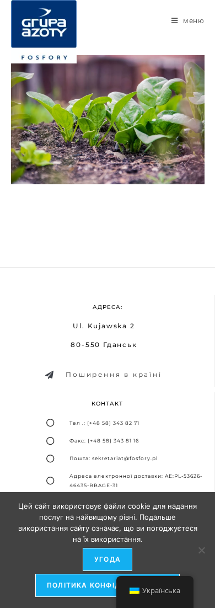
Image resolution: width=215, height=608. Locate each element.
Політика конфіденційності (107, 585)
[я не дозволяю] (201, 550)
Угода (107, 559)
